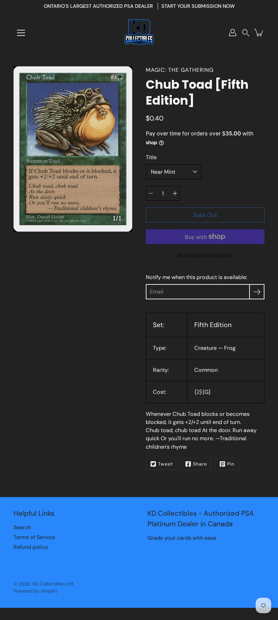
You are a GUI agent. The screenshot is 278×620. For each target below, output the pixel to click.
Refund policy (31, 547)
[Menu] (21, 33)
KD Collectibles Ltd (53, 584)
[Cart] (259, 32)
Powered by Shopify (36, 591)
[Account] (232, 32)
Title (151, 157)
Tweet (165, 464)
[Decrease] (151, 193)
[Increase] (175, 193)
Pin (231, 464)
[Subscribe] (256, 291)
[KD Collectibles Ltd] (139, 32)
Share (200, 464)
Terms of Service (34, 537)
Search (22, 527)
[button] (246, 33)
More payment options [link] (205, 254)
